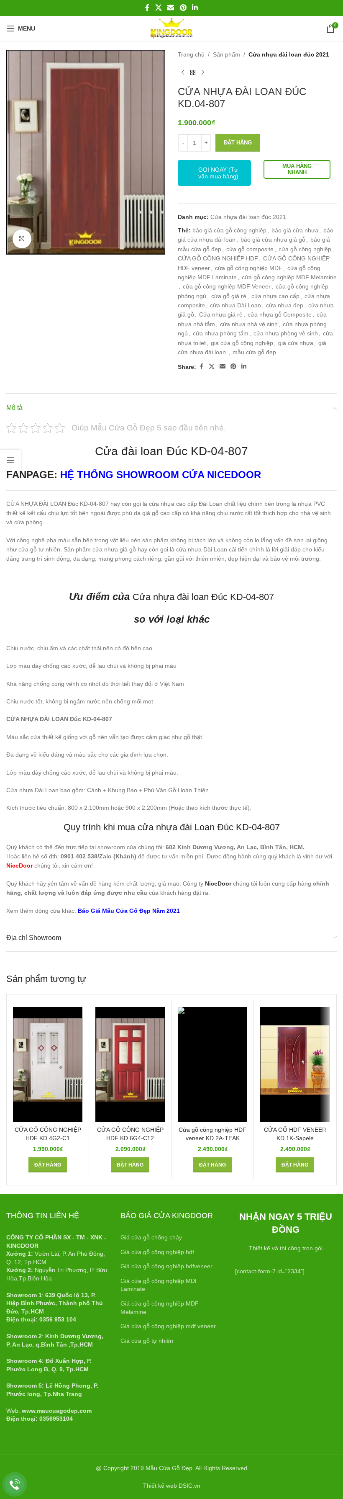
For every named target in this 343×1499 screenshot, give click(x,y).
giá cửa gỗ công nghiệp (242, 343)
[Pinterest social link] (183, 7)
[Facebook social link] (147, 7)
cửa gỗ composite (250, 249)
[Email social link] (171, 7)
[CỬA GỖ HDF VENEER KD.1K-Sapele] (295, 1064)
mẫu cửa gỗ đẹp (254, 352)
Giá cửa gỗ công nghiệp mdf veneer (168, 1326)
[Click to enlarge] (22, 238)
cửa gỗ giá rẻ (228, 296)
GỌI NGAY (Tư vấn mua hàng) (218, 173)
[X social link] (158, 7)
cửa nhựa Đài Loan (235, 305)
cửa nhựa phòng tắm (220, 333)
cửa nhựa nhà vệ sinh (249, 324)
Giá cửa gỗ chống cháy (151, 1237)
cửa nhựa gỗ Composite (280, 314)
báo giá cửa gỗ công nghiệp (229, 230)
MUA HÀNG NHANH (297, 169)
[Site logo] (171, 28)
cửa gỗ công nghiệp (305, 249)
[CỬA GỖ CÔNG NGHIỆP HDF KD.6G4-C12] (130, 1064)
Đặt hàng (238, 142)
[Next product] (203, 72)
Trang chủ (191, 54)
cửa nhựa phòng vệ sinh (285, 333)
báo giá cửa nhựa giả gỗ (273, 239)
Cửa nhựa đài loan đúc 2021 (288, 54)
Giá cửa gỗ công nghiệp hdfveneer (166, 1266)
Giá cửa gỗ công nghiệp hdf (157, 1252)
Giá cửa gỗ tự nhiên (146, 1340)
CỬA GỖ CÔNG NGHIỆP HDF (218, 258)
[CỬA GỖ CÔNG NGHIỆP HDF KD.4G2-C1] (47, 1064)
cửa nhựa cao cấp (275, 296)
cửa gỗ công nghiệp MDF (248, 268)
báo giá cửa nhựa (294, 230)
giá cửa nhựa (295, 343)
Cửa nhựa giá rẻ (221, 314)
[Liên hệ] (14, 1484)
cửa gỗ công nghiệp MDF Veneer (227, 286)
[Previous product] (183, 72)
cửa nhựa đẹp (284, 305)
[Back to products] (193, 72)
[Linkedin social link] (194, 7)
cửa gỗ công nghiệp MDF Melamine (289, 277)
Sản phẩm (226, 54)
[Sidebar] (10, 460)
